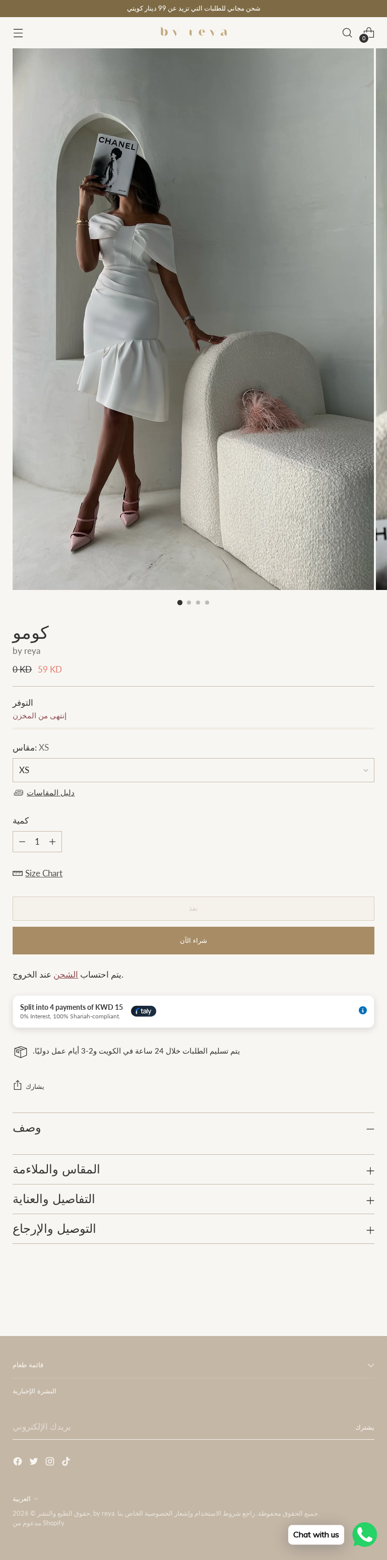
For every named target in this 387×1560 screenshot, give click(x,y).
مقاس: (31, 747)
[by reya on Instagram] (51, 1463)
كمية (21, 820)
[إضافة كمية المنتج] (22, 842)
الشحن (65, 975)
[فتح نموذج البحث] (347, 33)
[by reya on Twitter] (35, 1463)
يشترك (364, 1427)
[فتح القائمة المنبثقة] (18, 33)
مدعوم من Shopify (38, 1523)
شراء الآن (193, 940)
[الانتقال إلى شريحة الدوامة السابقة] (342, 1301)
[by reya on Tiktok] (67, 1463)
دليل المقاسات (51, 792)
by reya (26, 651)
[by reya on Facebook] (19, 1463)
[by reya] (193, 32)
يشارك (35, 1086)
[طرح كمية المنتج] (52, 842)
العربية (22, 1499)
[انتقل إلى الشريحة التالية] (365, 1301)
